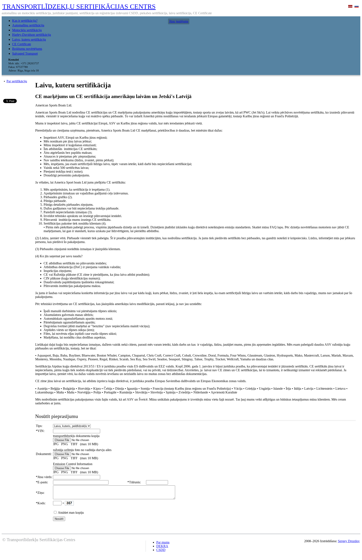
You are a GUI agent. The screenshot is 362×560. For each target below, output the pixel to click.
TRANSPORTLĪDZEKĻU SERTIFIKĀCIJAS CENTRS (79, 6)
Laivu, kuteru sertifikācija (29, 39)
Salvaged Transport (25, 53)
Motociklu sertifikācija (27, 30)
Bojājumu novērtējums (27, 48)
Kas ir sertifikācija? (24, 20)
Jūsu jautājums (178, 21)
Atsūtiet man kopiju (71, 512)
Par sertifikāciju (16, 81)
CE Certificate (21, 44)
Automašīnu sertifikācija (28, 25)
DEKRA (162, 546)
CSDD (160, 550)
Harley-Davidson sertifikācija (31, 34)
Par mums (162, 542)
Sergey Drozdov (349, 541)
